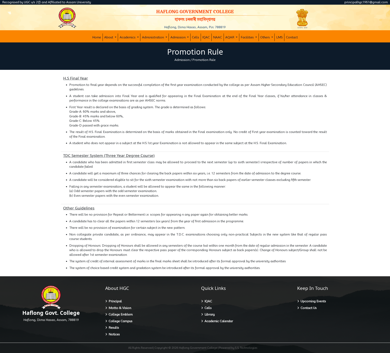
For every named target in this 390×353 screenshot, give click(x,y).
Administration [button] (153, 37)
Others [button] (265, 37)
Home (96, 37)
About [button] (109, 37)
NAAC (217, 37)
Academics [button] (128, 37)
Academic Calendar (218, 321)
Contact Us (308, 308)
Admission (182, 60)
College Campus (119, 321)
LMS (279, 37)
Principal (114, 301)
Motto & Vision (119, 308)
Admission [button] (178, 37)
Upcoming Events (312, 301)
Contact (292, 37)
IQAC (206, 37)
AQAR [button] (230, 37)
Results (113, 327)
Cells (195, 37)
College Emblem (120, 314)
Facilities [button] (248, 37)
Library (209, 314)
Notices (113, 334)
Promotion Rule (204, 60)
